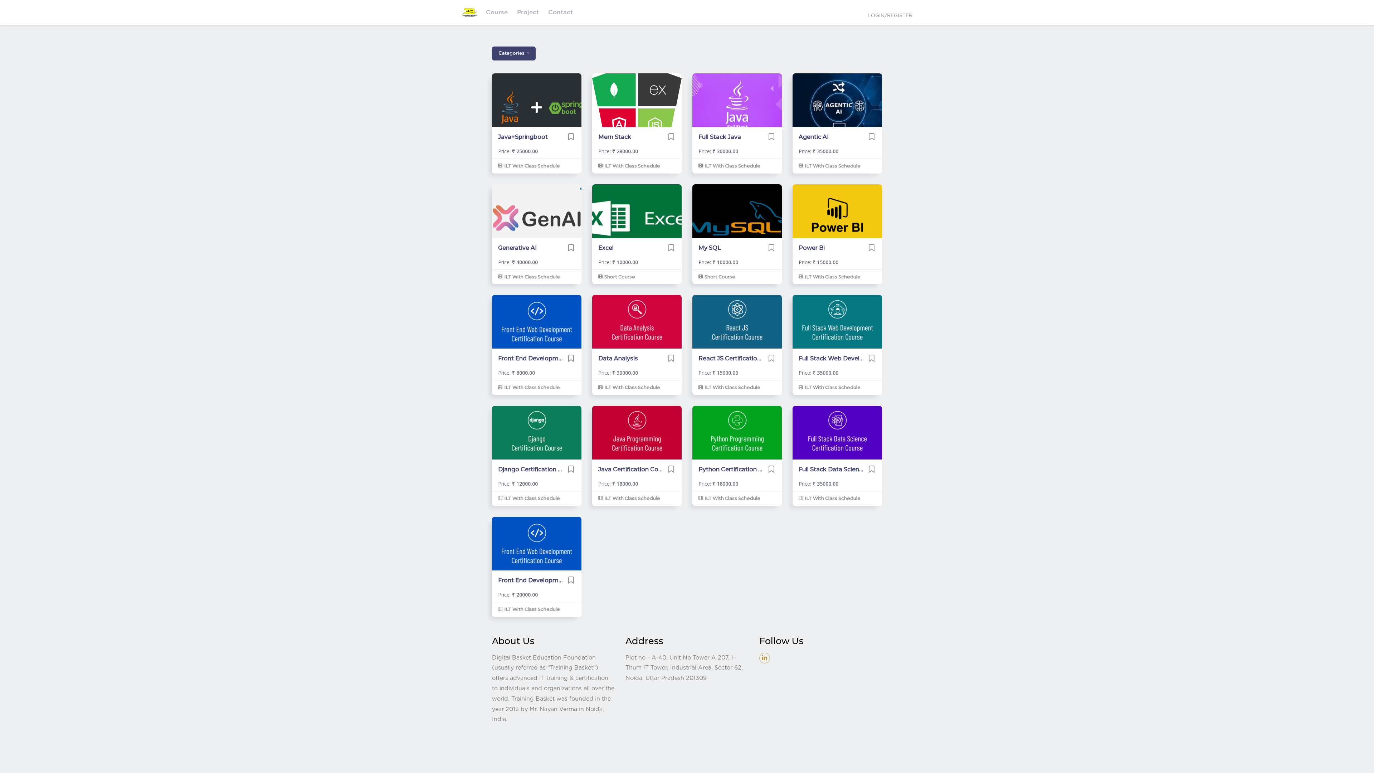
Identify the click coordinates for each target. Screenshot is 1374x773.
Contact (560, 12)
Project (528, 12)
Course (497, 12)
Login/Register (890, 15)
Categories (512, 53)
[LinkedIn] (764, 658)
